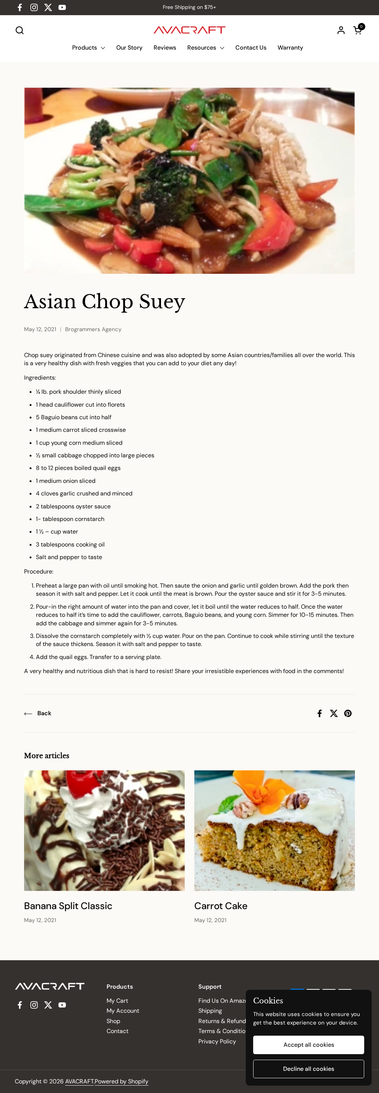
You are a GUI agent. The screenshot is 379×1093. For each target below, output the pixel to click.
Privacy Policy (217, 1041)
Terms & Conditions (225, 1031)
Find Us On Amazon (224, 1001)
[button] (19, 30)
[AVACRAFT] (190, 30)
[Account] (341, 30)
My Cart (117, 1001)
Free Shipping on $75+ (189, 7)
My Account (123, 1011)
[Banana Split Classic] (104, 830)
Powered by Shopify (121, 1081)
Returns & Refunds (223, 1021)
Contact (117, 1031)
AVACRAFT (79, 1081)
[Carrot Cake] (274, 830)
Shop (113, 1021)
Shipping (210, 1011)
